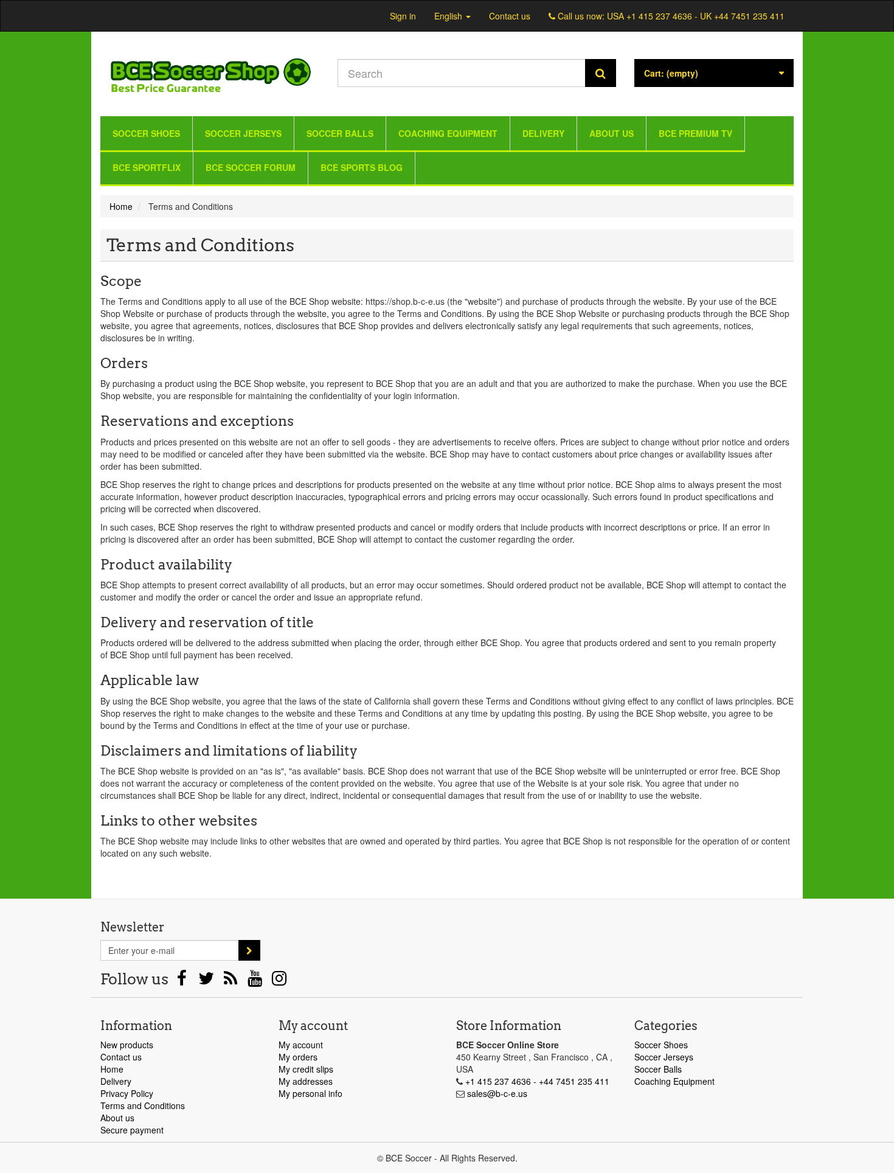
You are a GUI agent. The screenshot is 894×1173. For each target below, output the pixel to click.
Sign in (403, 16)
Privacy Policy (126, 1093)
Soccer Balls (340, 133)
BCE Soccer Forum (251, 167)
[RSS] (232, 981)
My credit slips (306, 1069)
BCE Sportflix (147, 167)
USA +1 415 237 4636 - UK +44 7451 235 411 (696, 16)
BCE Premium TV (695, 133)
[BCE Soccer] (209, 71)
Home (111, 1069)
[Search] (600, 73)
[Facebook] (183, 981)
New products (126, 1045)
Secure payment (132, 1130)
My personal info (310, 1093)
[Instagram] (279, 981)
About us (611, 133)
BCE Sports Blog (362, 167)
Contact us (509, 16)
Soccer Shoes (146, 133)
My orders (298, 1057)
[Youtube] (256, 981)
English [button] (449, 16)
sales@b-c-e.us (497, 1093)
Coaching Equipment (447, 133)
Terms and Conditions (142, 1105)
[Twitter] (207, 981)
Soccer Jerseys (243, 133)
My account (301, 1045)
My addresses (306, 1081)
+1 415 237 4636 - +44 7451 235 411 (537, 1081)
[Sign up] (249, 950)
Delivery (543, 133)
